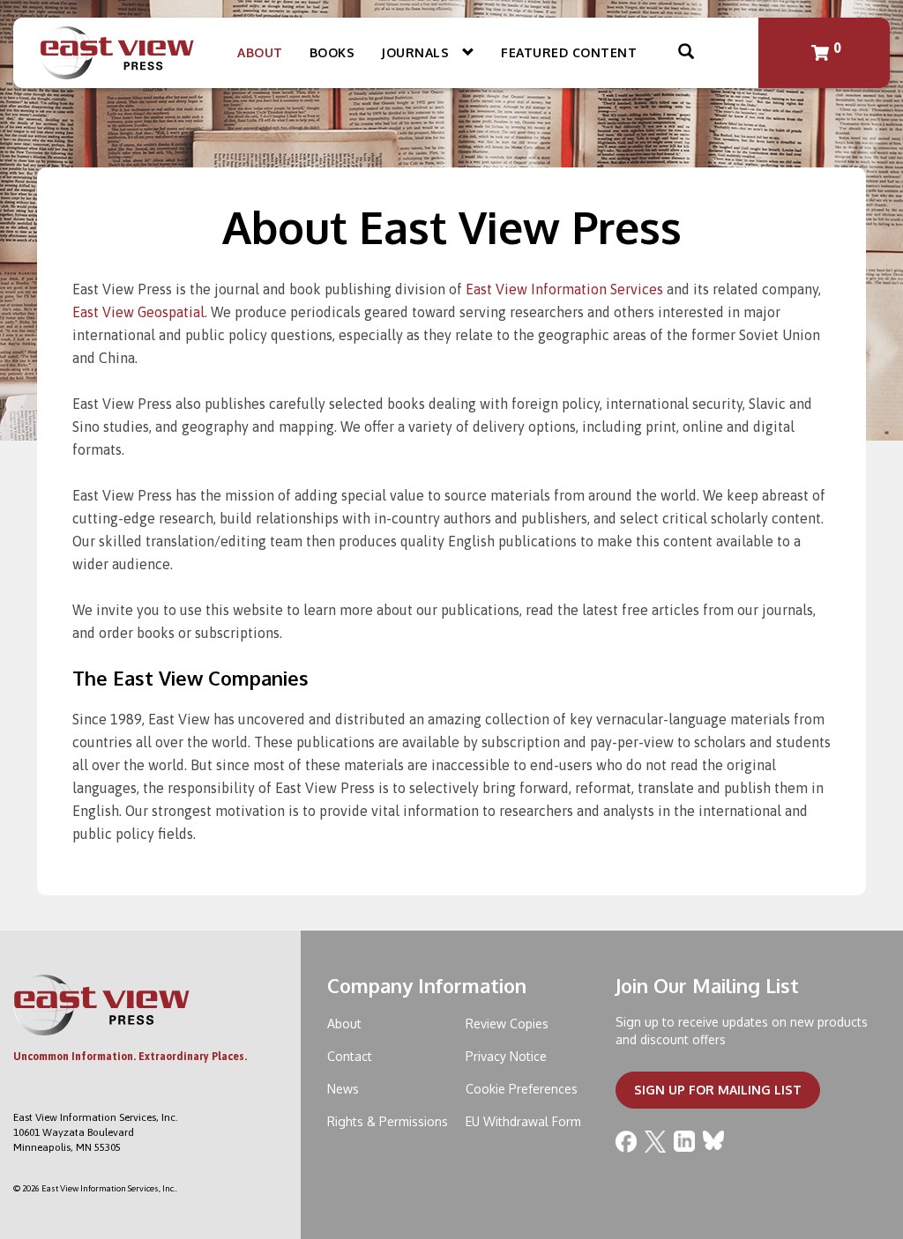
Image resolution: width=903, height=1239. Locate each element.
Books (332, 52)
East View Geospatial (138, 312)
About (260, 52)
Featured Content (569, 52)
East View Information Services (564, 289)
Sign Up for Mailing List (718, 1089)
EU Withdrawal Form (523, 1121)
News (343, 1088)
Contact (349, 1056)
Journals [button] (417, 52)
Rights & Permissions (387, 1121)
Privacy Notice (506, 1056)
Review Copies (507, 1023)
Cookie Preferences (522, 1088)
